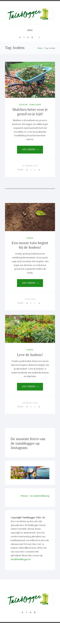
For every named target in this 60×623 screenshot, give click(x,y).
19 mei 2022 (30, 299)
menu (30, 30)
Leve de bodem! (30, 354)
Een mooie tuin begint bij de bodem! (30, 244)
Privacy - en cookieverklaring (35, 496)
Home (40, 48)
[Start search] (39, 37)
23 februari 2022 (30, 403)
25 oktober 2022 (30, 166)
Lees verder (28, 149)
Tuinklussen (35, 105)
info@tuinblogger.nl (20, 559)
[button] (17, 472)
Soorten (23, 105)
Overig (30, 238)
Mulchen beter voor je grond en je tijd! (30, 111)
